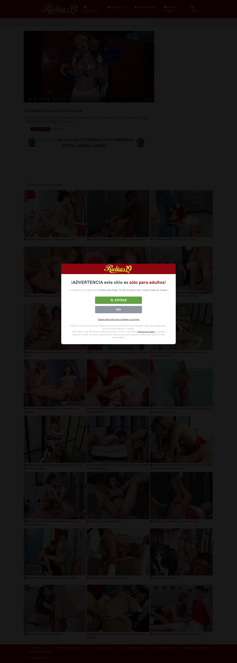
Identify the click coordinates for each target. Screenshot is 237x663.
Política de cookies (146, 331)
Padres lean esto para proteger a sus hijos (118, 319)
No (118, 309)
